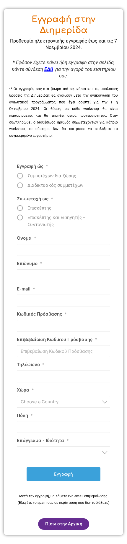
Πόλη (25, 415)
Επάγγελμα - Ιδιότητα (43, 440)
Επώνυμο (29, 263)
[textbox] (65, 401)
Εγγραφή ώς (32, 166)
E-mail (26, 289)
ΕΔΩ (48, 69)
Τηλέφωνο (31, 364)
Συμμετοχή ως (35, 199)
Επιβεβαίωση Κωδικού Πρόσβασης (57, 339)
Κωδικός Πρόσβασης (42, 314)
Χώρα (25, 390)
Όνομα (26, 238)
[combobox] (63, 402)
